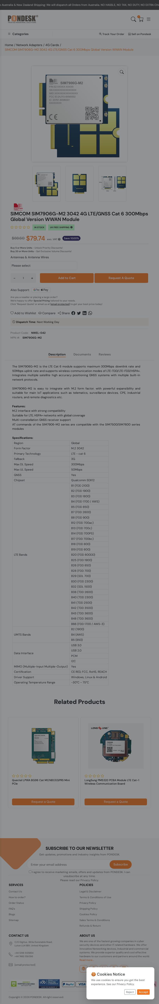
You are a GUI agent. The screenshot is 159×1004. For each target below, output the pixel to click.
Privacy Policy (125, 984)
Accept (143, 992)
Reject (130, 992)
